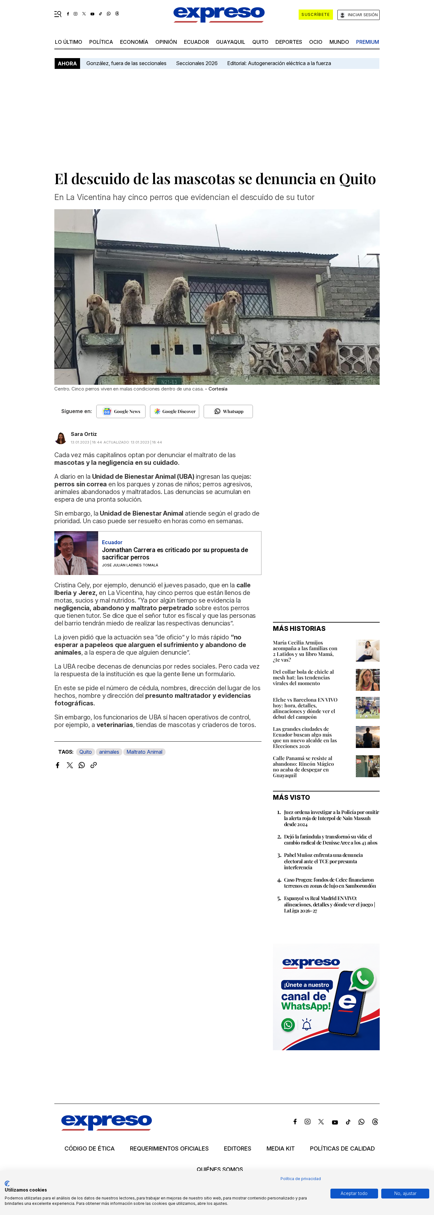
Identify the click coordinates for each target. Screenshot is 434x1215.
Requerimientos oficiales (169, 1149)
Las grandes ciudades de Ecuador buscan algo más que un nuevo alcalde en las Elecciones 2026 (305, 737)
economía (134, 42)
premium (367, 42)
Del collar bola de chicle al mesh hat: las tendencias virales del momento (303, 677)
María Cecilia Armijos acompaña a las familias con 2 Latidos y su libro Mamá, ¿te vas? (305, 651)
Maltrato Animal (144, 752)
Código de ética (89, 1149)
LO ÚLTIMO (68, 42)
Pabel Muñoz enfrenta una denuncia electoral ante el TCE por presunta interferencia (323, 860)
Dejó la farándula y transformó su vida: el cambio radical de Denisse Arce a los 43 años (330, 839)
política (101, 42)
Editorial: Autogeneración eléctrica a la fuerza (279, 63)
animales (109, 752)
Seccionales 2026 (197, 63)
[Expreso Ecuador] (106, 1128)
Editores (237, 1149)
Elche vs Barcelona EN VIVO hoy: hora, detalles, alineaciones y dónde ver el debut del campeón (305, 708)
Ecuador (196, 42)
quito (260, 42)
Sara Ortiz (84, 434)
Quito (85, 752)
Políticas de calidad (342, 1149)
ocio (315, 42)
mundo (339, 42)
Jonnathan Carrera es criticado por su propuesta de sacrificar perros (175, 553)
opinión (166, 42)
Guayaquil (230, 42)
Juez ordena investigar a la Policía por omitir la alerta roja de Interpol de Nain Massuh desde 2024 (331, 818)
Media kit (281, 1149)
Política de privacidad (301, 1178)
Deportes (288, 42)
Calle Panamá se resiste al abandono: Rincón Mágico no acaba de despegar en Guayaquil (303, 766)
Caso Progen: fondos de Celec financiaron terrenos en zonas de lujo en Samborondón (330, 882)
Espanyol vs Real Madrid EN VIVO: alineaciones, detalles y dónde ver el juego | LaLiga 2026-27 (329, 904)
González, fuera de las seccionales (126, 63)
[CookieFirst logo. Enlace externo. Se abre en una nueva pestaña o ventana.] (7, 1183)
